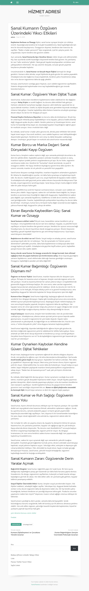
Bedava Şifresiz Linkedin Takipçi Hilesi (25, 555)
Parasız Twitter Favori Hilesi (21, 562)
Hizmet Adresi (44, 11)
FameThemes (35, 584)
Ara (12, 544)
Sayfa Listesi (15, 565)
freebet (13, 517)
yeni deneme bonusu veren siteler (23, 513)
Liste (12, 558)
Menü (16, 2)
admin (13, 37)
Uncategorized (27, 524)
